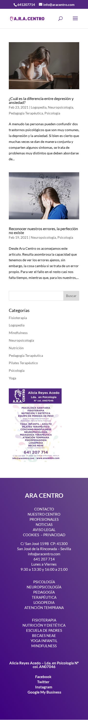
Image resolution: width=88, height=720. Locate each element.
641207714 (26, 4)
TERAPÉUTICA (44, 597)
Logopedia (38, 107)
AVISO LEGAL (44, 529)
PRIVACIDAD (54, 535)
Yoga (12, 378)
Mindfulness (18, 333)
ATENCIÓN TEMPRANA (44, 607)
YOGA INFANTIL (44, 640)
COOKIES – (33, 535)
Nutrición (16, 348)
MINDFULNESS (44, 646)
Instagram (43, 687)
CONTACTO (44, 509)
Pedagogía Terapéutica (26, 113)
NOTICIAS (44, 524)
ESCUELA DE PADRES (44, 630)
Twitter (43, 682)
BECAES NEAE (44, 635)
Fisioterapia (18, 318)
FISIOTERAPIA (44, 620)
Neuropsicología (60, 107)
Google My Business (44, 692)
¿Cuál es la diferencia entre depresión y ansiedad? (41, 100)
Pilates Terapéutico (23, 363)
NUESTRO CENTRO (44, 514)
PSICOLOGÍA (44, 582)
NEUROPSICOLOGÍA (44, 587)
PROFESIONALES (44, 519)
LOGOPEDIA (44, 602)
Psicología (52, 113)
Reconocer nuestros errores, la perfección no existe (43, 230)
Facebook (43, 676)
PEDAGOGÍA (44, 592)
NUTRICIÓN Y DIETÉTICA (44, 625)
